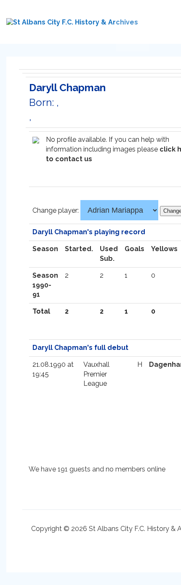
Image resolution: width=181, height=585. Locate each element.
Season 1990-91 (45, 285)
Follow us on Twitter (124, 25)
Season (45, 249)
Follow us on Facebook (141, 25)
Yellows (164, 249)
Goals (134, 249)
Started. (79, 249)
